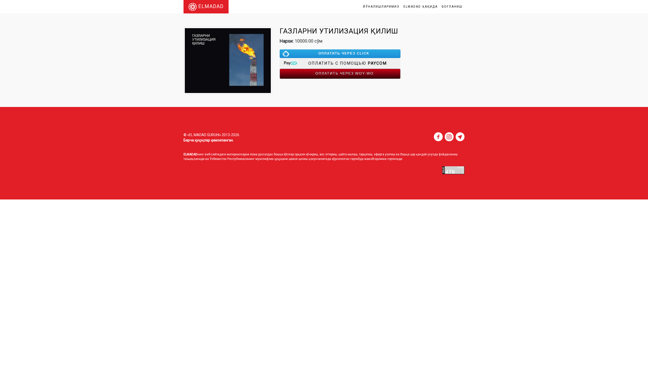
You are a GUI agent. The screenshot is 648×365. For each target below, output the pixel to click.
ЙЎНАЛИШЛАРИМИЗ (381, 6)
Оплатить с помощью (347, 63)
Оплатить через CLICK (343, 53)
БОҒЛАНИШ (452, 6)
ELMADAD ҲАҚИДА (420, 6)
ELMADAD (210, 6)
